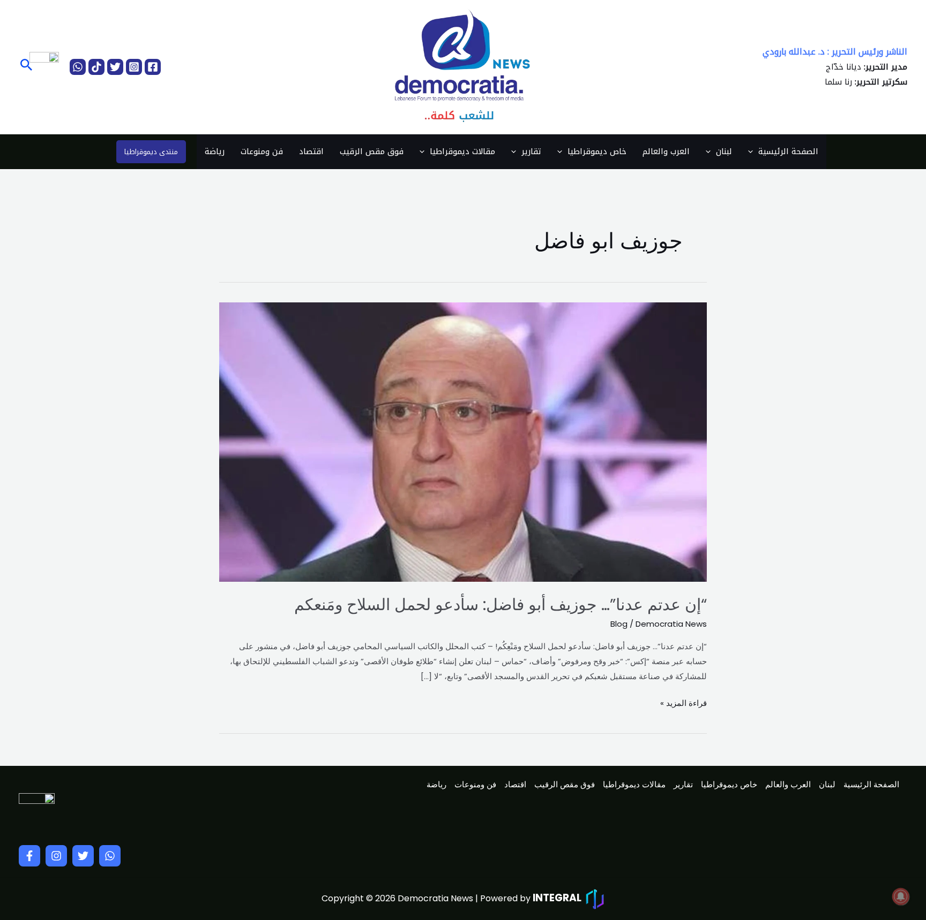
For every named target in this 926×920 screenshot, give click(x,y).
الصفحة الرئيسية (788, 151)
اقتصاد (311, 151)
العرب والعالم (666, 151)
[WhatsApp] (78, 67)
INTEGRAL (557, 898)
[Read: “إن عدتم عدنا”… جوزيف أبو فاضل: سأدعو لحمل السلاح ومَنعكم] (463, 441)
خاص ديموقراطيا (596, 151)
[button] (25, 66)
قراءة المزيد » (683, 702)
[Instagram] (134, 67)
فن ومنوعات (262, 151)
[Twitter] (115, 67)
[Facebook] (153, 67)
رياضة (215, 151)
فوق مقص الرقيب (372, 151)
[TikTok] (96, 67)
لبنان (724, 151)
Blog (619, 623)
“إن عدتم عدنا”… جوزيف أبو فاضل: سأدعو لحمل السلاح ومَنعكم (500, 604)
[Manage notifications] (900, 896)
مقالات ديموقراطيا (462, 151)
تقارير (531, 151)
